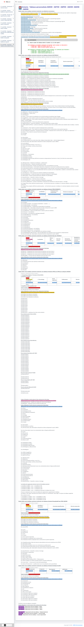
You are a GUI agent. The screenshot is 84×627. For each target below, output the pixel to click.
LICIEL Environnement (78, 625)
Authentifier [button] (80, 1)
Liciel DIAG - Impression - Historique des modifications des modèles (7, 32)
